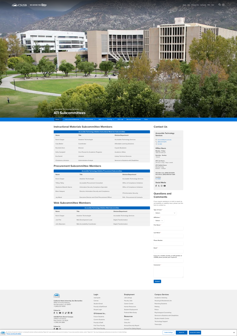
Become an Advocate (134, 119)
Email (155, 248)
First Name (157, 225)
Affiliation (157, 217)
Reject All (181, 332)
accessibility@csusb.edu (164, 140)
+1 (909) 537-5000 (59, 306)
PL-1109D (158, 179)
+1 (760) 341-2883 (59, 322)
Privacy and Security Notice (13, 334)
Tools (146, 119)
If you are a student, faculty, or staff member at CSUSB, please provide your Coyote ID (168, 256)
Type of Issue (158, 210)
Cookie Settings (168, 332)
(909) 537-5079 (162, 142)
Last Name (157, 232)
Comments (157, 265)
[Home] (19, 5)
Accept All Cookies (195, 332)
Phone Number (158, 240)
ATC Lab (120, 119)
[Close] (234, 332)
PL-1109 (160, 144)
